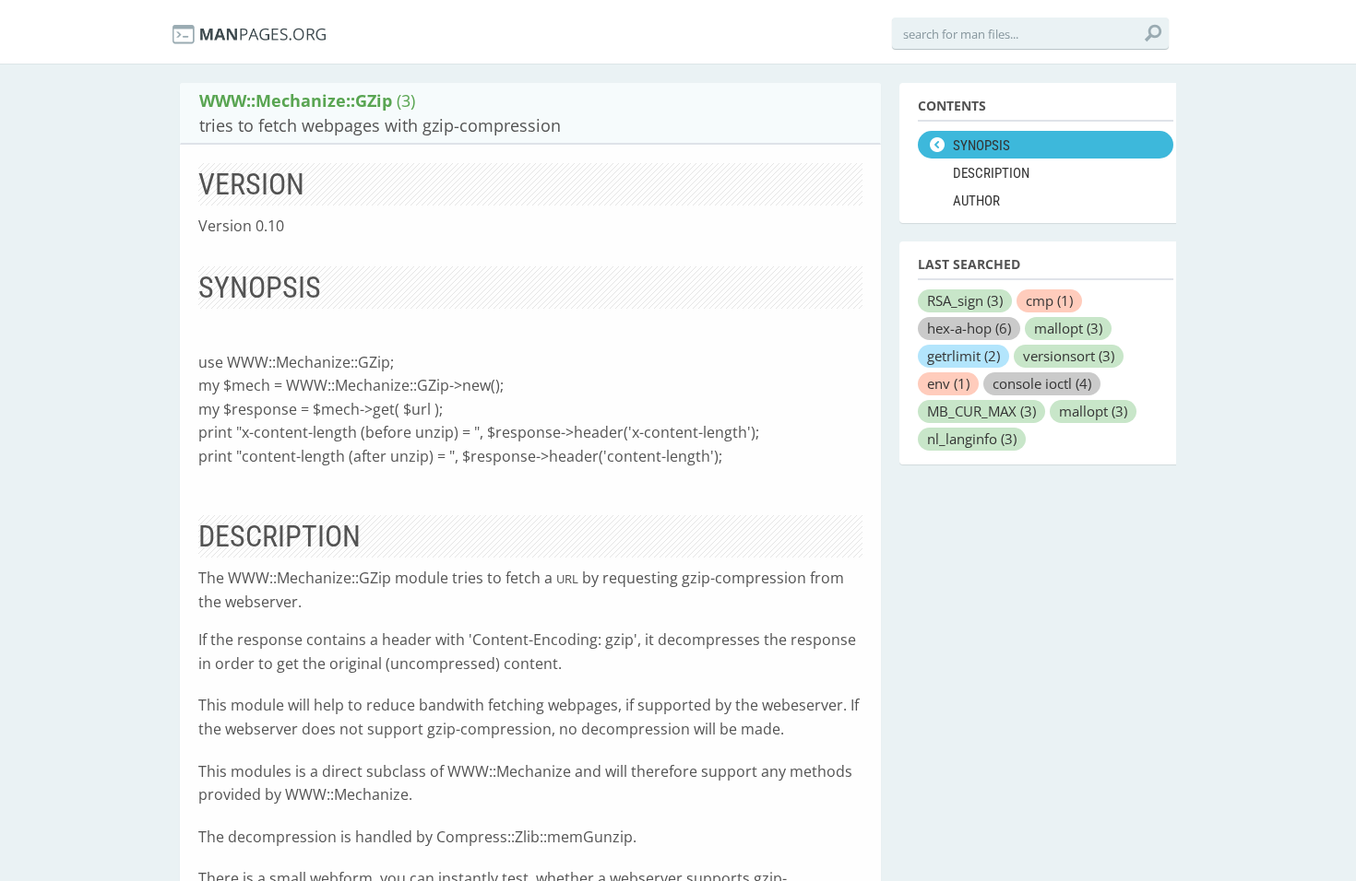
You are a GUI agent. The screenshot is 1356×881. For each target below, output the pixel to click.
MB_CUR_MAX (981, 411)
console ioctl (1042, 383)
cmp (1049, 300)
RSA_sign (965, 300)
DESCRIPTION (991, 173)
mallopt (1068, 328)
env (948, 383)
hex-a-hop (969, 328)
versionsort (1068, 356)
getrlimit (963, 356)
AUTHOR (976, 201)
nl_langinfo (972, 438)
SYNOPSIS (981, 145)
